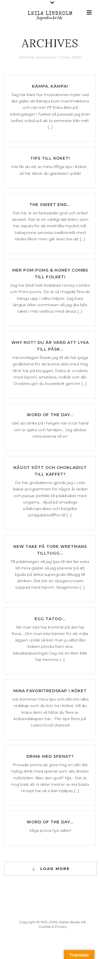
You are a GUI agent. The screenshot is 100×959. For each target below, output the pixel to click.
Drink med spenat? (50, 756)
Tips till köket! (50, 158)
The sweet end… (50, 204)
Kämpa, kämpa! (50, 86)
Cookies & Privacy (53, 926)
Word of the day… (50, 414)
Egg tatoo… (50, 618)
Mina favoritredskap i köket (50, 690)
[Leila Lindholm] (50, 12)
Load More (54, 868)
